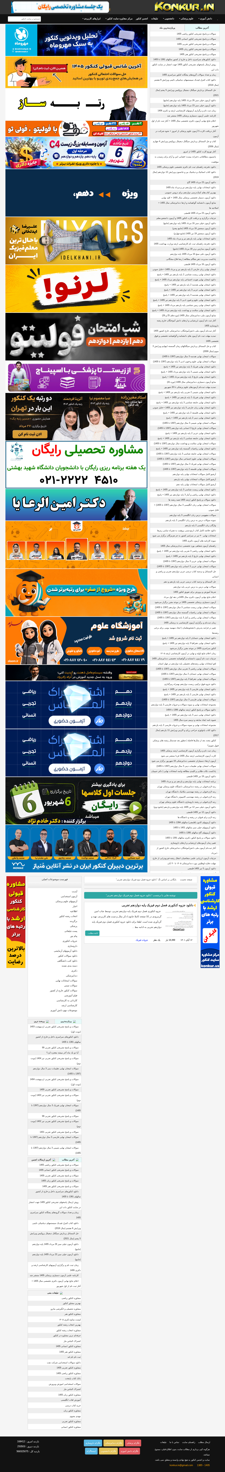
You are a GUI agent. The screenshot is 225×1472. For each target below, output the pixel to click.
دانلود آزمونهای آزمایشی (65, 951)
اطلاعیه (73, 911)
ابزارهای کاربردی (92, 18)
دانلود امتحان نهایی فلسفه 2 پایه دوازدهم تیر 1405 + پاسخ (189, 412)
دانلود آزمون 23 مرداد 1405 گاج (201, 182)
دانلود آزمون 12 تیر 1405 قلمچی (201, 812)
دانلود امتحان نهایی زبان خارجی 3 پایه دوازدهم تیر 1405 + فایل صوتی (184, 407)
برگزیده (73, 921)
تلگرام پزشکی (133, 1443)
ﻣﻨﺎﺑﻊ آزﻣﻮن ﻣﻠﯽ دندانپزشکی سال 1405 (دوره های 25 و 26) (189, 315)
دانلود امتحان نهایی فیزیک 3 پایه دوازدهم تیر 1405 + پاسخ (190, 366)
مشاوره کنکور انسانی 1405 (68, 1346)
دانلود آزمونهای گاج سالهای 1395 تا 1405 (197, 832)
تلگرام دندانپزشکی (113, 1443)
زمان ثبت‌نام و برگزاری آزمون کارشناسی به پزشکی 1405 (190, 622)
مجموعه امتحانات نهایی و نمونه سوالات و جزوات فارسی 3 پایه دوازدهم (183, 704)
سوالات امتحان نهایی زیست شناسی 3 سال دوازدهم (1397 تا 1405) (185, 607)
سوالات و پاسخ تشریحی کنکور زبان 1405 (197, 49)
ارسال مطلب (204, 1442)
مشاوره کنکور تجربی (71, 1421)
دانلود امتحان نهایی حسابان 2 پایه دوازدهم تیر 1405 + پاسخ (189, 638)
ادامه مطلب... (92, 933)
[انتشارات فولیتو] (76, 336)
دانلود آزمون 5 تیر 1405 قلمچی (202, 868)
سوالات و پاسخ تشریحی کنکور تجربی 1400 (59, 1089)
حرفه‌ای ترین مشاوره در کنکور (67, 1335)
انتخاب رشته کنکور (68, 916)
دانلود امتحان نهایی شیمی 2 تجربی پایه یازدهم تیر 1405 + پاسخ (187, 392)
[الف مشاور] (76, 592)
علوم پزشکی (187, 18)
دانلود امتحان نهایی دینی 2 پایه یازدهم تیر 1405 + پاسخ (191, 418)
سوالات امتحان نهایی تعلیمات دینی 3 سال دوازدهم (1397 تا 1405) (186, 766)
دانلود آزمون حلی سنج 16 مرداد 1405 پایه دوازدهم (193, 254)
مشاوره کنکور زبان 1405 (69, 1395)
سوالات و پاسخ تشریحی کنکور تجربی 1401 (59, 1132)
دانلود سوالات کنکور (67, 955)
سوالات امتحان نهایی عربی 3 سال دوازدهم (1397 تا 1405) (189, 561)
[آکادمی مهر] (76, 544)
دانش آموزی (206, 18)
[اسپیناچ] (76, 376)
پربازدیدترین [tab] (66, 1021)
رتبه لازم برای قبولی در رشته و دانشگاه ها (197, 817)
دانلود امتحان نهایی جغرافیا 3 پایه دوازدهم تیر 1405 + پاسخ (189, 643)
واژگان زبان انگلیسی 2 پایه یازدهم (200, 525)
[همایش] (76, 416)
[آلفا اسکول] (76, 193)
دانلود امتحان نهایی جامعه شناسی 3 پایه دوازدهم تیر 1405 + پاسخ (186, 402)
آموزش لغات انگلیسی (71, 1400)
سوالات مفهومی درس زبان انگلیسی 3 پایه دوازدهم (192, 515)
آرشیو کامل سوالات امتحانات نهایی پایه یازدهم (195, 479)
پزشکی (73, 926)
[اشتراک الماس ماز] (76, 704)
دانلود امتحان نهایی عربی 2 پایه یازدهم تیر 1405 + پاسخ (190, 433)
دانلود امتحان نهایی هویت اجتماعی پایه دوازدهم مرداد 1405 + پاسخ (185, 279)
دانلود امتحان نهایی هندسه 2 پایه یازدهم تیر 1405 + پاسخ (190, 284)
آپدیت (74, 891)
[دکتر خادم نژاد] (76, 800)
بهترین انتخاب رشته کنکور (69, 1324)
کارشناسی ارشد (69, 1005)
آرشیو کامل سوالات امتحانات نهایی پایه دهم (196, 484)
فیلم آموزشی (70, 995)
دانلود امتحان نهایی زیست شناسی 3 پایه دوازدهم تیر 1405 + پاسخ (186, 489)
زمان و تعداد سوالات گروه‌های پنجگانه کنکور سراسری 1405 (189, 75)
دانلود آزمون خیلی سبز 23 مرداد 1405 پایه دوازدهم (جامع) (189, 105)
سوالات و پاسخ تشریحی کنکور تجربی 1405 (196, 44)
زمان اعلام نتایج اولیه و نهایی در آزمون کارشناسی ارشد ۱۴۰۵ (188, 653)
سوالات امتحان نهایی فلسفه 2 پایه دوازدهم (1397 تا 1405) (189, 469)
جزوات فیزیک (142, 940)
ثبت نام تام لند (74, 1357)
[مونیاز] (76, 848)
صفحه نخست (186, 879)
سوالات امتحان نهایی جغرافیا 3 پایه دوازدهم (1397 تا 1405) (189, 679)
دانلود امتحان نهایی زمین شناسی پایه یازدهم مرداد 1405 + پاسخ (187, 305)
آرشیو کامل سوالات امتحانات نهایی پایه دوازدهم (194, 474)
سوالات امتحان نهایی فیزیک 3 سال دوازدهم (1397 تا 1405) (189, 464)
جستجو (11, 19)
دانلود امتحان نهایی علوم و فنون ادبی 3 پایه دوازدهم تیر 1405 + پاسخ (184, 300)
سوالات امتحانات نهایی (66, 980)
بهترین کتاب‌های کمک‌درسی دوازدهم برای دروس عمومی (190, 192)
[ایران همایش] (76, 464)
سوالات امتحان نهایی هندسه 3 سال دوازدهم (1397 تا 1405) (189, 356)
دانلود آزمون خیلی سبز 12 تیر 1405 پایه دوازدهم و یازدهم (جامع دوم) (185, 807)
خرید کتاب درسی (73, 1405)
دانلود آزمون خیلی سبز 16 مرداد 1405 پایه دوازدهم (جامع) (189, 223)
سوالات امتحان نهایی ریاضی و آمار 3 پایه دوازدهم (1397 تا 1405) (186, 617)
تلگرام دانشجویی (108, 1451)
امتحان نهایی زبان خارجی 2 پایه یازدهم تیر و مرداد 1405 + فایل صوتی (184, 269)
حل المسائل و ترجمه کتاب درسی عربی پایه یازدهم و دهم (190, 581)
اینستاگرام (91, 1451)
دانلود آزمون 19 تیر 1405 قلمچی (201, 776)
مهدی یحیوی (75, 1416)
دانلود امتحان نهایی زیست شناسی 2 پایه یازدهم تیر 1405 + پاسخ (186, 274)
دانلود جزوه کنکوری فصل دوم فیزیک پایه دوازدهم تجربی (157, 905)
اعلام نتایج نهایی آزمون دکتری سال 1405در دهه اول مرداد (190, 597)
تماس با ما (174, 1442)
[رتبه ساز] (76, 104)
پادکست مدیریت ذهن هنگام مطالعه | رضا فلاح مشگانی (191, 259)
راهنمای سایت (188, 1442)
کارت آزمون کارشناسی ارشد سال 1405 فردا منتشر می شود (188, 756)
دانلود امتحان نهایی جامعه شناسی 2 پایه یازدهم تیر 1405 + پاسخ (187, 438)
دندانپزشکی (71, 975)
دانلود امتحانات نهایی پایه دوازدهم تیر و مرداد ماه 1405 (191, 187)
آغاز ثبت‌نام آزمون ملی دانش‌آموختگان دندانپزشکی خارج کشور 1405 (185, 331)
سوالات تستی (70, 985)
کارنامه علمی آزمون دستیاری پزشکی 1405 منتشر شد (191, 115)
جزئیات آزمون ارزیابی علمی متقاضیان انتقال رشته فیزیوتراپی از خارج (184, 858)
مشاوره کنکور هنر (73, 1314)
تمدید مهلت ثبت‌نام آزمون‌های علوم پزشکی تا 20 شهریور (190, 387)
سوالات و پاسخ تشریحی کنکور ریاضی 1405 (196, 34)
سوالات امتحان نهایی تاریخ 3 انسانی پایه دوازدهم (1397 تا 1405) (187, 428)
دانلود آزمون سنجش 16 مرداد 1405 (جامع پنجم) (194, 228)
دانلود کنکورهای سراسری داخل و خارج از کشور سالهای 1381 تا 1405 (184, 59)
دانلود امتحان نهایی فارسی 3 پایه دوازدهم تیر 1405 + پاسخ (189, 689)
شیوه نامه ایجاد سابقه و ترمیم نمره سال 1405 (195, 720)
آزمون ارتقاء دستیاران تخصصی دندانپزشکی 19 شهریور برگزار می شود (184, 761)
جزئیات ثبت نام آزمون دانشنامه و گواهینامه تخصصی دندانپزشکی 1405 (184, 658)
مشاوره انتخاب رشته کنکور (68, 1330)
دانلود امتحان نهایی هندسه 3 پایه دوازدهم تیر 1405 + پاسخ (189, 295)
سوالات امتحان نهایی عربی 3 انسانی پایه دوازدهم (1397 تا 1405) (186, 566)
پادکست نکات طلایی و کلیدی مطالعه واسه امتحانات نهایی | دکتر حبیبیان (183, 771)
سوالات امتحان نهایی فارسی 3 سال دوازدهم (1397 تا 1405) (189, 699)
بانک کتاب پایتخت (73, 1378)
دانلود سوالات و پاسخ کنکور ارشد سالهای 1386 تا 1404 (191, 709)
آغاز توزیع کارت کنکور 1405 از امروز (199, 151)
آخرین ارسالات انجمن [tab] (41, 1159)
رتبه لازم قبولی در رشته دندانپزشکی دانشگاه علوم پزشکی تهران (186, 786)
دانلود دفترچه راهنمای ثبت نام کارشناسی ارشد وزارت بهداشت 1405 (185, 243)
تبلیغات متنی (53, 1293)
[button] (78, 885)
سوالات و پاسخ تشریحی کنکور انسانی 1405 (196, 39)
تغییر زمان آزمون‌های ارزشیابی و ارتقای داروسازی (193, 843)
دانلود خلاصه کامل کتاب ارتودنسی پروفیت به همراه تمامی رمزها (186, 530)
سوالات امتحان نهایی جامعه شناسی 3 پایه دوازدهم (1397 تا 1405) (186, 453)
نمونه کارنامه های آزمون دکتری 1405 (199, 541)
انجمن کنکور (142, 18)
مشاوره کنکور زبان (72, 1410)
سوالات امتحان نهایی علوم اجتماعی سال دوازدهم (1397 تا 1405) (186, 459)
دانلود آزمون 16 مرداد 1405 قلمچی (200, 264)
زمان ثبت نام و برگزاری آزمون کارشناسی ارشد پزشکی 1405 (188, 750)
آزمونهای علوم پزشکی (66, 901)
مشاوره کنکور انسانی (71, 1427)
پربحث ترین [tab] (39, 1021)
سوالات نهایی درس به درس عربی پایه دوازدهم (194, 587)
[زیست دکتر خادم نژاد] (76, 152)
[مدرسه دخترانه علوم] (76, 640)
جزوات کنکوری (70, 941)
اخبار (75, 906)
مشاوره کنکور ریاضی (71, 1298)
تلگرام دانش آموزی (129, 1451)
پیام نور (73, 936)
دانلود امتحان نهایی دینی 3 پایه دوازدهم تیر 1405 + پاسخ (190, 715)
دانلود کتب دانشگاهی (67, 960)
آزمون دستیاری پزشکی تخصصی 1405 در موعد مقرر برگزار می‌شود (185, 602)
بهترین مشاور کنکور (72, 1303)
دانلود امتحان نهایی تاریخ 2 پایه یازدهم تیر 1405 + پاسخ (191, 556)
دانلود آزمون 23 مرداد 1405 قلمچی (200, 213)
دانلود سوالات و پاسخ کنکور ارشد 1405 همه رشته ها (192, 500)
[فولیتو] (76, 129)
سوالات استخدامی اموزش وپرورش (65, 1384)
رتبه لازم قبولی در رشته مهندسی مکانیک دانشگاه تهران (191, 791)
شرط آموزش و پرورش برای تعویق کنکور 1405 (194, 592)
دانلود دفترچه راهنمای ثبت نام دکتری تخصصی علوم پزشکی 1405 (186, 167)
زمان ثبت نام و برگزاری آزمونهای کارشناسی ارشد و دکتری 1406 (187, 110)
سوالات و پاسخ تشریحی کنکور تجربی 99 (60, 1047)
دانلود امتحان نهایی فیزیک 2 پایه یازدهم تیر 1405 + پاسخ (190, 397)
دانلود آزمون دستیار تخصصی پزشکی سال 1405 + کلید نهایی (188, 197)
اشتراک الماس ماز (72, 1341)
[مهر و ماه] (76, 40)
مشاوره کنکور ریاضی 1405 (68, 1373)
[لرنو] (76, 288)
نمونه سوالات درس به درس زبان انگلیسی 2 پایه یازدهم (191, 520)
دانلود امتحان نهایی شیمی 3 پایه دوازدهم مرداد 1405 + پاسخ (188, 372)
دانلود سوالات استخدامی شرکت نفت (64, 1362)
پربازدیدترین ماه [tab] (167, 27)
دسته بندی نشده (69, 965)
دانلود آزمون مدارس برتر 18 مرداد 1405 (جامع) (194, 249)
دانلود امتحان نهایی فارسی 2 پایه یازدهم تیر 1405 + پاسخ (190, 694)
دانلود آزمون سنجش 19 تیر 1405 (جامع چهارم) (195, 233)
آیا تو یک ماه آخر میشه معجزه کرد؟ (62, 1052)
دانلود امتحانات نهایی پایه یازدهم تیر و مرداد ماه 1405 (191, 238)
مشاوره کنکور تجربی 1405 (69, 1367)
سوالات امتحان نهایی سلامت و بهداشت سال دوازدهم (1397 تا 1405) (185, 443)
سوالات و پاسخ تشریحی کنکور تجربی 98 (60, 1116)
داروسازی (72, 946)
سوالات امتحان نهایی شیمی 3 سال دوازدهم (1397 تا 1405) (189, 423)
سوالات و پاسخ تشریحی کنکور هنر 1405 (198, 54)
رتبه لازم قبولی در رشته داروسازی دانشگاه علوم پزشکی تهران (187, 802)
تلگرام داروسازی (92, 1443)
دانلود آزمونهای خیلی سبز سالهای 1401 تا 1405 (194, 827)
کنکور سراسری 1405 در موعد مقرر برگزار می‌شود (193, 648)
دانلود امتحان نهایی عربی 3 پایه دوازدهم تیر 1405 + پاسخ (190, 290)
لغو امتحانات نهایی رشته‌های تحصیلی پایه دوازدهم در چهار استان (187, 663)
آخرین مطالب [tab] (202, 27)
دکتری (74, 970)
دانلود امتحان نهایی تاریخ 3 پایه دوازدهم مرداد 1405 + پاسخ (189, 377)
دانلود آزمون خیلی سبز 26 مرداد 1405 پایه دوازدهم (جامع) (189, 100)
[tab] (54, 885)
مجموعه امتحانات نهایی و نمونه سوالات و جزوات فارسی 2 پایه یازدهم (184, 725)
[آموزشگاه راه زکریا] (76, 673)
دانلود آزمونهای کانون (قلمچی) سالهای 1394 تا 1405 (192, 822)
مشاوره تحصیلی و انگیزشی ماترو (66, 1309)
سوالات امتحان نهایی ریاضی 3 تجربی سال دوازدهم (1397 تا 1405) (186, 669)
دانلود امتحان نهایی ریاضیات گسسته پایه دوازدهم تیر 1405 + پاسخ (186, 448)
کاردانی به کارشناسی (66, 1000)
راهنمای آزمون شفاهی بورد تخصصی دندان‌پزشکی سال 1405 (188, 546)
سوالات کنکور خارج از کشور (63, 990)
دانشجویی (169, 18)
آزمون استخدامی (69, 896)
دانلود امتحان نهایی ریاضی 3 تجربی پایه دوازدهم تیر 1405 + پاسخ (186, 551)
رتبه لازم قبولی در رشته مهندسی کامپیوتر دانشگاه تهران (190, 797)
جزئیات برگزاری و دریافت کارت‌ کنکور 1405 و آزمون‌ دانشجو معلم (186, 218)
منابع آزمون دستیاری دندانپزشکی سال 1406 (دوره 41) (191, 382)
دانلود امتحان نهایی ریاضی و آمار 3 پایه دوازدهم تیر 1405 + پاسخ (186, 494)
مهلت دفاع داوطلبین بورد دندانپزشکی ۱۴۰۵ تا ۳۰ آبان (192, 863)
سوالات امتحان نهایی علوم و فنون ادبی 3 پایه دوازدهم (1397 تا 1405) (184, 361)
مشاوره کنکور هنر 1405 (70, 1352)
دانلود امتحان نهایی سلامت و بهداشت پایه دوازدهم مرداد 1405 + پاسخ (184, 310)
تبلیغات (154, 18)
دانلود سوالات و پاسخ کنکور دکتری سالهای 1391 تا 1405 (190, 838)
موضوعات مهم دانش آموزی (63, 1010)
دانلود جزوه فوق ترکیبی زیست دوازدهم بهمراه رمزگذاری (190, 684)
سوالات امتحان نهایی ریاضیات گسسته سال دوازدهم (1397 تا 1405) (185, 612)
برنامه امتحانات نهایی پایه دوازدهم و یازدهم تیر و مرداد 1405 (188, 781)
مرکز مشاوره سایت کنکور (120, 18)
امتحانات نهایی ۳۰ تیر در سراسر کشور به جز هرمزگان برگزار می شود (184, 535)
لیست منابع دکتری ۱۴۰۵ (70, 1319)
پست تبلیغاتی (70, 931)
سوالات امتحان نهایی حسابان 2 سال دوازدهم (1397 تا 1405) (188, 674)
